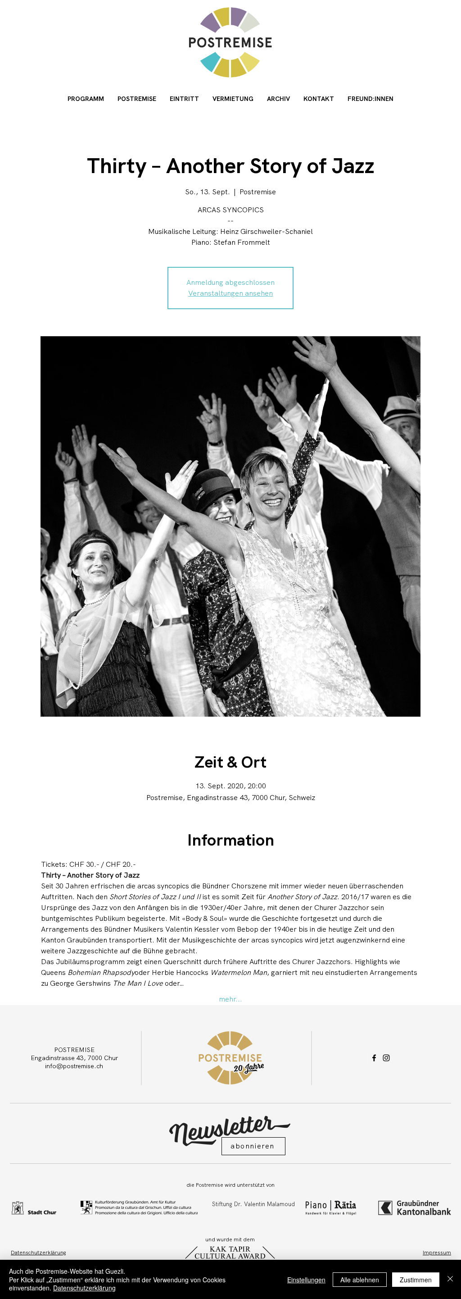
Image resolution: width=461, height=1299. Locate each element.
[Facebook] (374, 1057)
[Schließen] (450, 1279)
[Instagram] (386, 1057)
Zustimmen (416, 1279)
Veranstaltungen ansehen (230, 293)
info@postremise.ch (74, 1066)
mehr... (230, 999)
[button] (253, 1146)
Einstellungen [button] (306, 1279)
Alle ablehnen (359, 1279)
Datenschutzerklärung (84, 1287)
